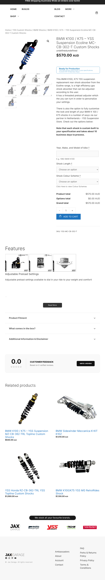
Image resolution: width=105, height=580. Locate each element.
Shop (13, 16)
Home (13, 9)
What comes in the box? (22, 328)
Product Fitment (18, 318)
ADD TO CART (70, 216)
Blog (57, 9)
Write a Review (86, 363)
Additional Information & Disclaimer (28, 339)
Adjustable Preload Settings (22, 274)
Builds (25, 9)
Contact (59, 16)
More (68, 9)
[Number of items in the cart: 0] (96, 12)
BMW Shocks (39, 30)
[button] (18, 16)
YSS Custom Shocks (22, 30)
